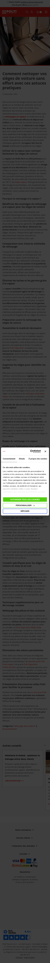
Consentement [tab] (9, 459)
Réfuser (25, 511)
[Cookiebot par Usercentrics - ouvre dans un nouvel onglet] (31, 451)
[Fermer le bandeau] (45, 451)
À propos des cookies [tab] (38, 459)
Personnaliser (24, 505)
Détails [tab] (22, 459)
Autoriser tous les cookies (25, 499)
